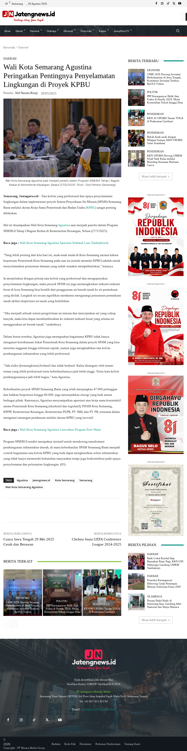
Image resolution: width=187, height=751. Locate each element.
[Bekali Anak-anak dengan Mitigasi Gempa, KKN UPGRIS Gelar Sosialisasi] (136, 138)
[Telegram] (73, 510)
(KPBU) (91, 207)
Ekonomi (22, 598)
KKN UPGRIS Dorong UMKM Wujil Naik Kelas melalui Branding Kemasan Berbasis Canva (164, 160)
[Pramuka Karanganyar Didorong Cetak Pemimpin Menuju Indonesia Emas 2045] (136, 581)
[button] (178, 30)
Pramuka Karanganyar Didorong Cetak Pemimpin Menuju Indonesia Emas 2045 (164, 583)
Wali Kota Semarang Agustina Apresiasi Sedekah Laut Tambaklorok (64, 243)
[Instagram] (162, 4)
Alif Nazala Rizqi (26, 92)
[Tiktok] (34, 720)
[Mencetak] (96, 510)
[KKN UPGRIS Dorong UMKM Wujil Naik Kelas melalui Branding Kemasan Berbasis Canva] (136, 158)
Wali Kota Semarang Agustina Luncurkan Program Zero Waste (60, 429)
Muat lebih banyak (154, 176)
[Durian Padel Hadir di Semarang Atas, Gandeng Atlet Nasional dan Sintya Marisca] (136, 601)
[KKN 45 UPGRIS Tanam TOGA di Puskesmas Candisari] (102, 592)
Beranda (9, 47)
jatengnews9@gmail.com (98, 709)
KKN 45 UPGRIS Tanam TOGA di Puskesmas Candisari (102, 610)
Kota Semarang (65, 480)
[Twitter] (47, 720)
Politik (61, 601)
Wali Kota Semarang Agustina (24, 487)
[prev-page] (6, 624)
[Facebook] (156, 4)
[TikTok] (168, 4)
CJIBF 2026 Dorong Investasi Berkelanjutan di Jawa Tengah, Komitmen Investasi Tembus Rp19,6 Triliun (23, 607)
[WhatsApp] (40, 510)
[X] (174, 4)
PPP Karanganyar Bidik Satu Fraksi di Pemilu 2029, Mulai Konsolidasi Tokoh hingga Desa (62, 608)
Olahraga (154, 596)
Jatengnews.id (41, 480)
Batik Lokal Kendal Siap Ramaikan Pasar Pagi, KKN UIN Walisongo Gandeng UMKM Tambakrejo (165, 563)
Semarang (85, 480)
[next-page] (14, 624)
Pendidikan (101, 604)
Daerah (23, 47)
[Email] (85, 510)
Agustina (64, 225)
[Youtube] (180, 4)
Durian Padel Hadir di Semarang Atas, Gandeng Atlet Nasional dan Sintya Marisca (164, 603)
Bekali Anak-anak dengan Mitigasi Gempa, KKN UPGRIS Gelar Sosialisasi (164, 140)
